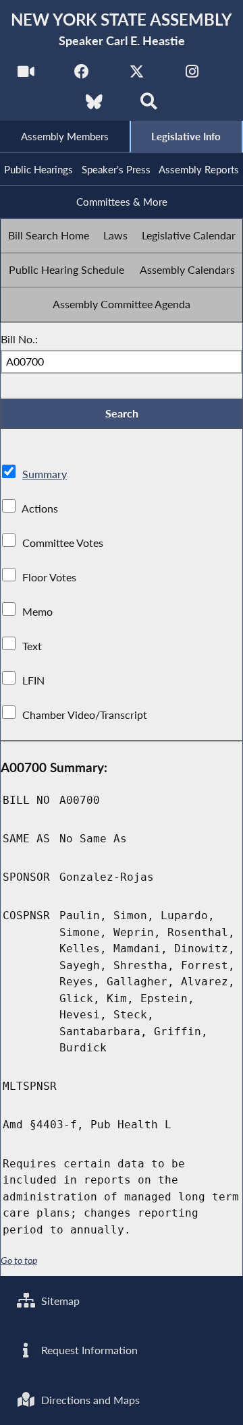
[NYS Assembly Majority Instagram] (192, 75)
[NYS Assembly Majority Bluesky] (94, 105)
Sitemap (59, 1300)
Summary (44, 473)
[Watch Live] (26, 75)
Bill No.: (19, 338)
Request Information (88, 1349)
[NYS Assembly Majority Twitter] (137, 75)
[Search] (149, 105)
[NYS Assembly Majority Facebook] (81, 75)
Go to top (19, 1260)
